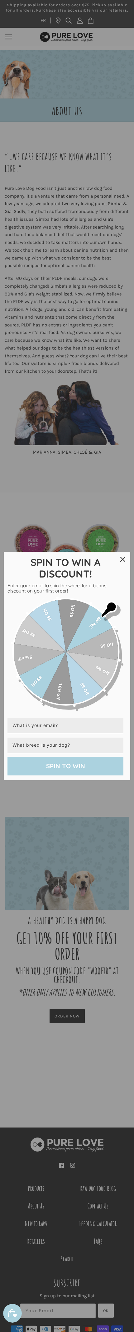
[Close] (122, 559)
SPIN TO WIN (65, 766)
